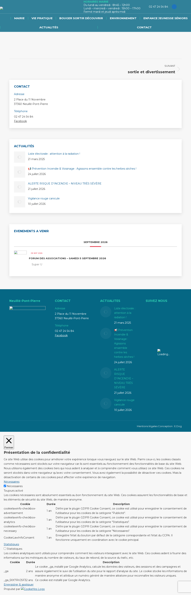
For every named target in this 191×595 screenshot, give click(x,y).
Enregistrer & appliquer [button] (19, 584)
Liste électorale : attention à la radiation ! (54, 153)
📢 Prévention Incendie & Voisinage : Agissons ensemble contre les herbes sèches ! (82, 168)
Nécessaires (15, 486)
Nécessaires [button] (11, 481)
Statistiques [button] (11, 544)
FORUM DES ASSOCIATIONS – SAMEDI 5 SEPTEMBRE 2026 (67, 258)
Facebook (20, 121)
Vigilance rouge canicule (44, 198)
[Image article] (19, 157)
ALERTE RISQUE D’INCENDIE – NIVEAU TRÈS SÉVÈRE (64, 183)
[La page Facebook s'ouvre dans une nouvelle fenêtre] (174, 6)
